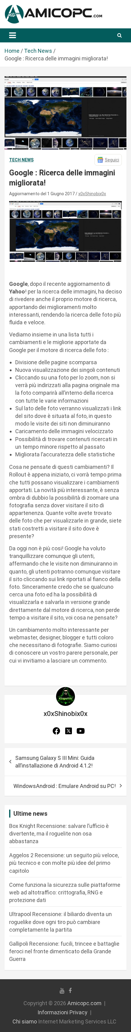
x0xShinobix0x (92, 193)
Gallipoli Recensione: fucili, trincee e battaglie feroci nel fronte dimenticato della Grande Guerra (64, 951)
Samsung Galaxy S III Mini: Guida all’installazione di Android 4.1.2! (54, 762)
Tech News (21, 159)
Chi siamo (24, 1021)
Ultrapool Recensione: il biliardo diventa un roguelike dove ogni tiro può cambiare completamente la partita (60, 922)
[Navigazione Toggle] (12, 35)
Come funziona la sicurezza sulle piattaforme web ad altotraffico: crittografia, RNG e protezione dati (64, 892)
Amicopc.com (84, 1003)
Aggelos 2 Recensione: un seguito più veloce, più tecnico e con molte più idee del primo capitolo (64, 863)
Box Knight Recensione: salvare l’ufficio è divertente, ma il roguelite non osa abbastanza (59, 833)
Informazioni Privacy (62, 1012)
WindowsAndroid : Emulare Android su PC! (64, 786)
